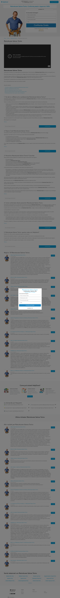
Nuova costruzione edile (24, 295)
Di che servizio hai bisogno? (23, 293)
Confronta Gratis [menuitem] (30, 305)
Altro (21, 302)
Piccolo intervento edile (24, 300)
